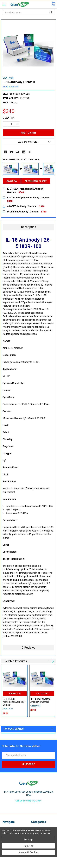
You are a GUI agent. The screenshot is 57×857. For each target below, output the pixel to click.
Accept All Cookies (29, 852)
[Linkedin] (23, 152)
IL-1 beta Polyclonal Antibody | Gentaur (40, 700)
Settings (28, 839)
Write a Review (10, 86)
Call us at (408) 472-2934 (28, 800)
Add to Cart (15, 693)
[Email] (11, 152)
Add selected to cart (36, 181)
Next (52, 661)
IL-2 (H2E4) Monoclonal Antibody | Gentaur (14, 702)
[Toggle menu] (4, 4)
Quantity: (9, 117)
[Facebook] (5, 152)
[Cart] (53, 4)
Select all (11, 181)
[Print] (17, 152)
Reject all (28, 845)
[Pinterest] (30, 152)
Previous (49, 661)
